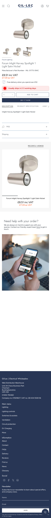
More (4, 433)
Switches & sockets (9, 416)
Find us (5, 462)
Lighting (5, 407)
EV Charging (7, 428)
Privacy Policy (38, 514)
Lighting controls (8, 411)
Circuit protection (9, 424)
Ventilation (6, 420)
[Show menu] (3, 6)
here (38, 227)
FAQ (8, 126)
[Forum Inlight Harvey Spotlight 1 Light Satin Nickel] (25, 172)
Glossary (5, 471)
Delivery (5, 454)
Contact (5, 445)
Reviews (5, 458)
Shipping (5, 134)
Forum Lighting (7, 60)
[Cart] (47, 6)
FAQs (4, 449)
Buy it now (25, 100)
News (4, 466)
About (4, 441)
